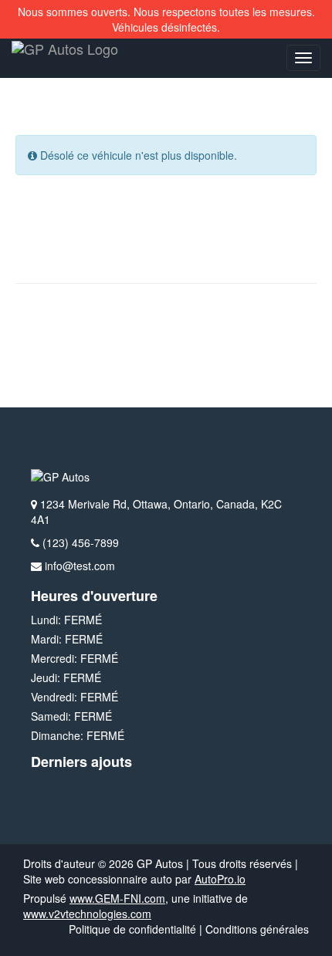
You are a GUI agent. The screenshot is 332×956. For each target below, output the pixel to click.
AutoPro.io (220, 879)
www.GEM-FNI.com (117, 898)
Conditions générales (257, 929)
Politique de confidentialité (132, 929)
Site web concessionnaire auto (97, 879)
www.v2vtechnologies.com (87, 913)
